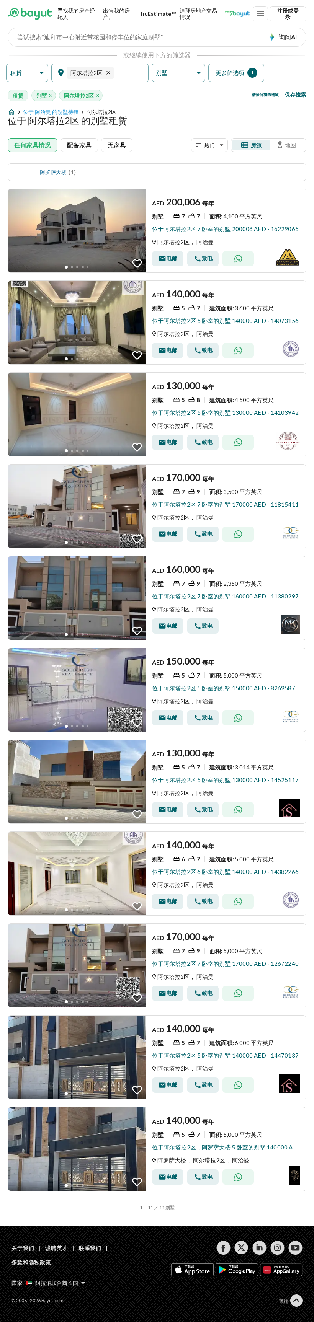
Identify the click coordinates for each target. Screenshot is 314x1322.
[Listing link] (157, 230)
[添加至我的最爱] (137, 263)
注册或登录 (288, 13)
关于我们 (22, 1248)
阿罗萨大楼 (53, 172)
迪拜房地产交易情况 (198, 13)
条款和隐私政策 (31, 1262)
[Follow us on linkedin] (259, 1248)
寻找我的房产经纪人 (76, 13)
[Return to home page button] (30, 14)
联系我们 (90, 1248)
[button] (27, 72)
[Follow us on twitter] (241, 1248)
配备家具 (79, 144)
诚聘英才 (56, 1248)
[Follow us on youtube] (295, 1248)
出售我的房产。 (116, 13)
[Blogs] (237, 13)
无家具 (117, 144)
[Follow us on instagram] (277, 1248)
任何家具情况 (32, 144)
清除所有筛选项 (265, 94)
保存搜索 (295, 94)
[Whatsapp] (238, 258)
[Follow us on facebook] (223, 1248)
